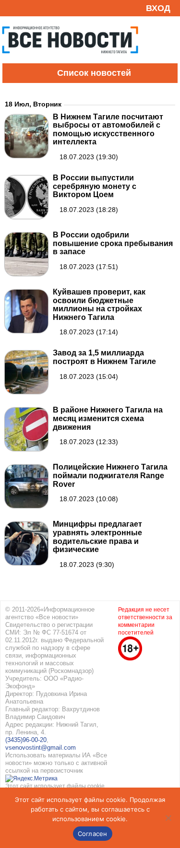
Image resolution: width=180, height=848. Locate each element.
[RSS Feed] (11, 7)
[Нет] (168, 818)
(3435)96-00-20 (26, 739)
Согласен (93, 833)
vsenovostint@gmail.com (40, 747)
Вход (158, 8)
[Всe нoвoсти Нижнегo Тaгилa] (70, 61)
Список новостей (94, 73)
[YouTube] (26, 7)
